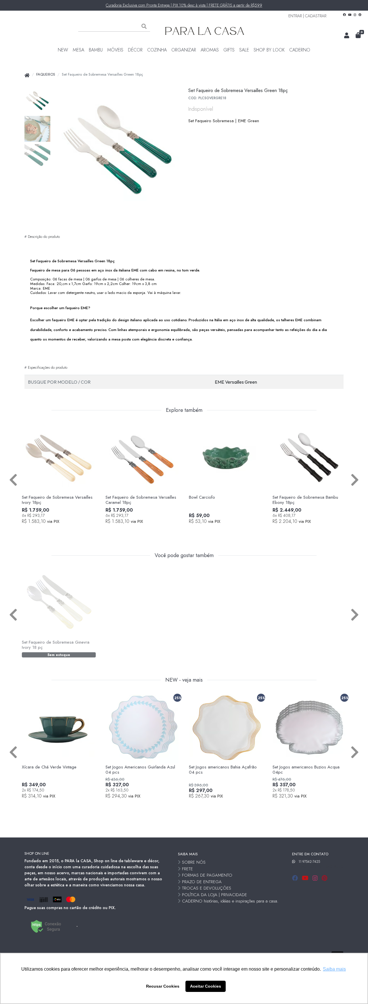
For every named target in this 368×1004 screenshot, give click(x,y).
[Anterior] (13, 479)
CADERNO (299, 50)
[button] (347, 36)
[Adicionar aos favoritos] (29, 426)
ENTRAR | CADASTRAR (307, 16)
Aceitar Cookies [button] (205, 986)
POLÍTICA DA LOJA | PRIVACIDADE (214, 895)
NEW (63, 50)
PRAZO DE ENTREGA (202, 882)
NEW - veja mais (184, 680)
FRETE (187, 869)
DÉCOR (135, 50)
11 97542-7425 (309, 861)
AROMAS (210, 50)
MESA (78, 50)
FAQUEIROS (45, 74)
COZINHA (157, 50)
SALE (244, 50)
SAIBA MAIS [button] (188, 854)
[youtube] (306, 878)
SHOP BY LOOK (269, 50)
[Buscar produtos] (144, 26)
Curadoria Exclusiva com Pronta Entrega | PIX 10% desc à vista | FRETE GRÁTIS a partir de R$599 (184, 5)
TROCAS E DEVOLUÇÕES (206, 888)
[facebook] (296, 878)
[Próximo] (355, 479)
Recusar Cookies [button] (162, 986)
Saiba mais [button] (334, 969)
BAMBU (96, 50)
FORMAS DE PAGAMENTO (207, 875)
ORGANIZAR (183, 50)
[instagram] (316, 878)
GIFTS (229, 50)
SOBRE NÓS (194, 862)
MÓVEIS (115, 50)
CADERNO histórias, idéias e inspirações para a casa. (230, 901)
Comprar (62, 531)
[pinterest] (324, 878)
